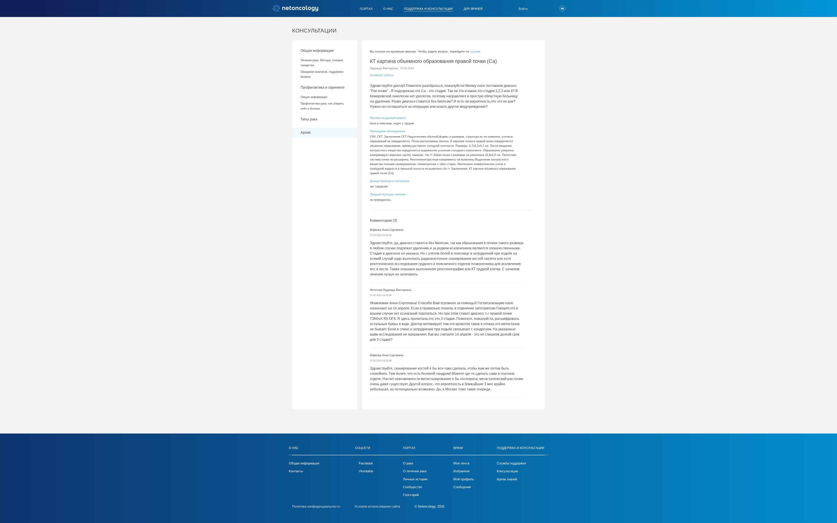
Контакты (296, 471)
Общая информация (317, 50)
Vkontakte (366, 471)
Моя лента (461, 463)
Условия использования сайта (377, 506)
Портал (366, 8)
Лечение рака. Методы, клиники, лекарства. (322, 63)
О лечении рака (415, 471)
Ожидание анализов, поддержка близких (322, 74)
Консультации (507, 471)
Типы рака (309, 119)
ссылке (475, 51)
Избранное (461, 471)
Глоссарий (411, 495)
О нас (388, 8)
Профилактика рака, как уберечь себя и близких (322, 106)
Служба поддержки (511, 463)
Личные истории (415, 479)
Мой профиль (463, 479)
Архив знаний (507, 479)
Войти (523, 8)
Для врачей (473, 8)
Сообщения (462, 487)
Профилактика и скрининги (322, 87)
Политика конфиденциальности (316, 506)
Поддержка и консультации (428, 8)
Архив (306, 132)
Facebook (366, 463)
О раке (408, 463)
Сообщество (412, 487)
